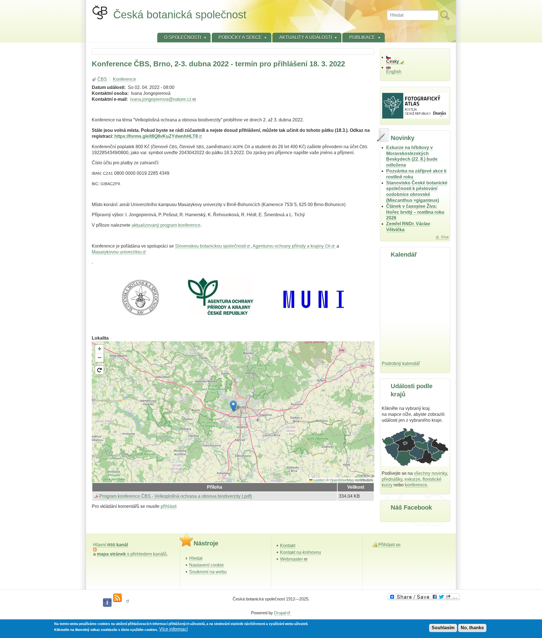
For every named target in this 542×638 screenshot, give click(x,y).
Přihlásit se (389, 544)
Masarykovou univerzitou (117, 252)
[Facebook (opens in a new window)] (107, 602)
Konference (124, 79)
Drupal (280, 612)
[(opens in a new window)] (425, 596)
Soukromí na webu (208, 571)
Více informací (173, 629)
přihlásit (168, 506)
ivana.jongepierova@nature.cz (160, 99)
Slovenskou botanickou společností (210, 246)
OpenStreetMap (342, 479)
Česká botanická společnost (179, 14)
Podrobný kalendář (401, 363)
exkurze (412, 479)
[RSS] (117, 597)
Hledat (195, 558)
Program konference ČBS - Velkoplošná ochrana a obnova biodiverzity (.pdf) (175, 496)
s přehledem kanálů (132, 554)
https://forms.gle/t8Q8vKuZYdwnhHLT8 (156, 136)
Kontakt (287, 545)
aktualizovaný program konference (166, 225)
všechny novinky (430, 473)
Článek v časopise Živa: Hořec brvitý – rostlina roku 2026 (415, 212)
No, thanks (472, 627)
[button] (233, 406)
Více (445, 237)
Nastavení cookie (206, 565)
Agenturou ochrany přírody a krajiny (292, 246)
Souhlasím (443, 627)
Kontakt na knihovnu (300, 552)
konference (416, 484)
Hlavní (110, 544)
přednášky (392, 479)
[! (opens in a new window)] (127, 602)
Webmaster (291, 559)
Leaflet (318, 479)
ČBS (102, 79)
